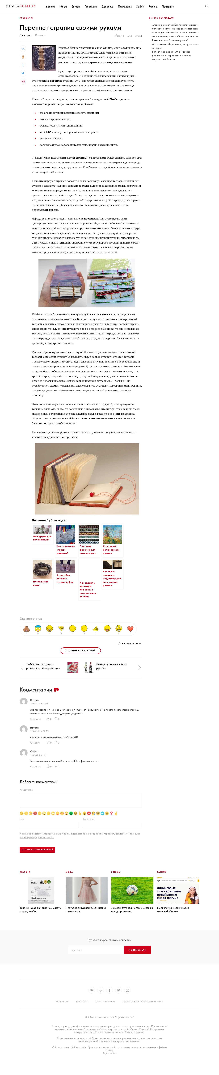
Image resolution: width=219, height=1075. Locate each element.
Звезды (76, 6)
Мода (63, 6)
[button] (22, 667)
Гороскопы (91, 6)
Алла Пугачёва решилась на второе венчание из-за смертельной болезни (171, 55)
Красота (50, 6)
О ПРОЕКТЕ (62, 1001)
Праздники (168, 6)
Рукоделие (27, 18)
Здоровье (107, 6)
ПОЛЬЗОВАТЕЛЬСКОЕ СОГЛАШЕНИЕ (143, 1001)
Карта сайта (109, 1053)
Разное (153, 6)
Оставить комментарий (81, 650)
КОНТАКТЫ (82, 1001)
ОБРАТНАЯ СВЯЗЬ (106, 1001)
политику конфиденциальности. (37, 837)
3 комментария (132, 643)
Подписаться (137, 950)
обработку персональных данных (109, 833)
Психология (125, 6)
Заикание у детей (178, 40)
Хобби (140, 6)
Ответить (35, 719)
